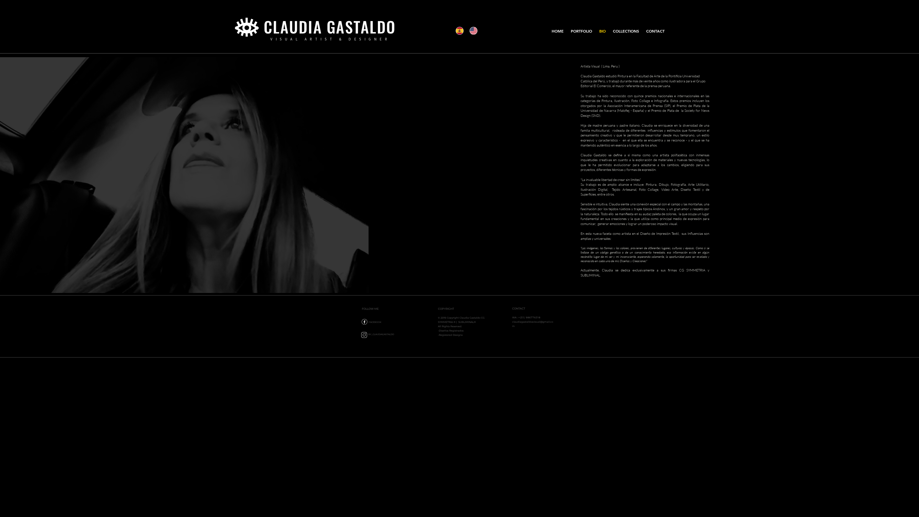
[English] (473, 30)
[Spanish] (459, 30)
